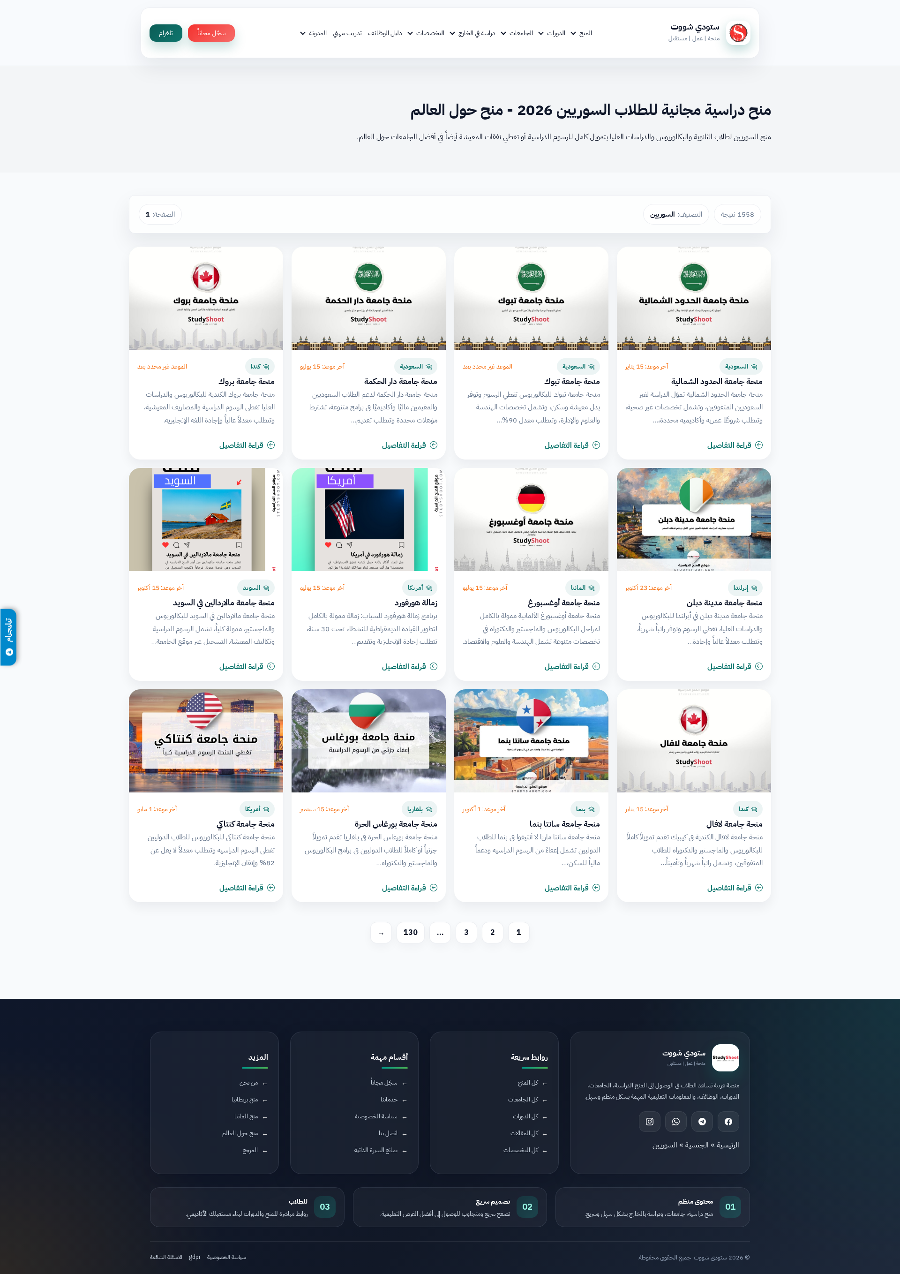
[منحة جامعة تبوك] (531, 298)
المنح (585, 33)
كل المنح (528, 1082)
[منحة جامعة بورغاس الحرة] (369, 740)
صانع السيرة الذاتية (376, 1150)
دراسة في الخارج (476, 33)
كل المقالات (524, 1133)
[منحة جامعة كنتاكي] (206, 740)
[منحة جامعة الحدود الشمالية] (694, 298)
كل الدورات (525, 1116)
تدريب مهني (347, 33)
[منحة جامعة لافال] (694, 740)
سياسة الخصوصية (376, 1116)
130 (411, 932)
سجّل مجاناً (211, 33)
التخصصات (430, 33)
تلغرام (166, 33)
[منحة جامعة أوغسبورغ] (531, 519)
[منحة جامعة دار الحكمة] (369, 298)
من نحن (249, 1082)
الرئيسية (728, 1145)
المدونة (318, 33)
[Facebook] (728, 1121)
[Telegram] (702, 1121)
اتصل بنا (388, 1133)
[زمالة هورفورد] (369, 519)
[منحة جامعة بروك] (206, 298)
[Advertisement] (208, 1195)
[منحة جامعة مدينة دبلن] (694, 519)
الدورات (556, 33)
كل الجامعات (523, 1099)
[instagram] (649, 1121)
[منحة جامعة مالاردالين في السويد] (206, 519)
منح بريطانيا (245, 1099)
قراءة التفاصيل (729, 445)
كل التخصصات (520, 1150)
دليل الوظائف (385, 33)
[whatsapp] (676, 1121)
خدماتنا (389, 1099)
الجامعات (521, 33)
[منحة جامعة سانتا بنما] (531, 740)
